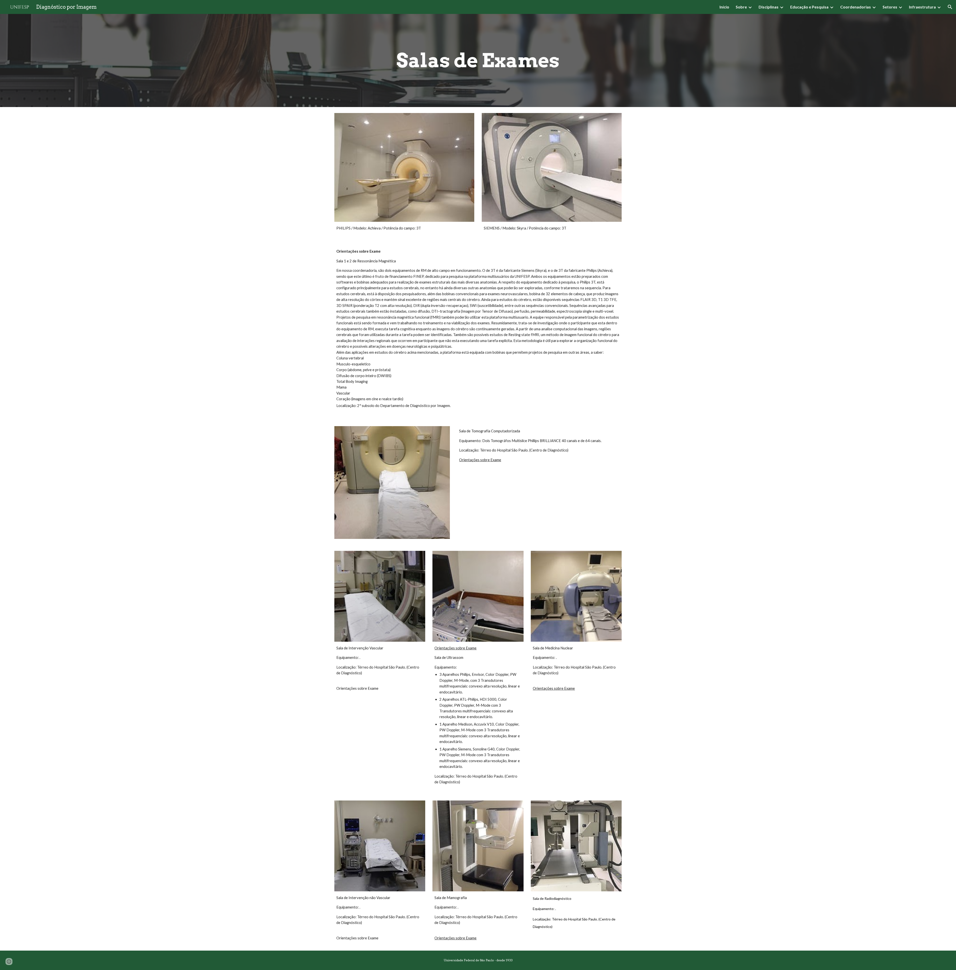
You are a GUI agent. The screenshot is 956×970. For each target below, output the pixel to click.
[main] (478, 60)
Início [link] (724, 6)
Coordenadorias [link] (855, 6)
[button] (950, 7)
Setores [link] (890, 6)
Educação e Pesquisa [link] (809, 6)
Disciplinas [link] (768, 6)
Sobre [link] (741, 6)
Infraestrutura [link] (922, 6)
